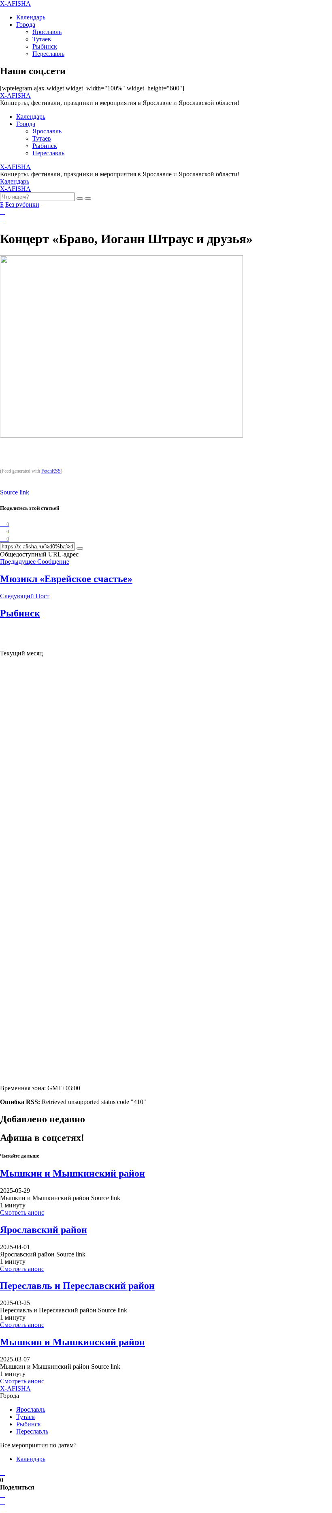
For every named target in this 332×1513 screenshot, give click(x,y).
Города (25, 24)
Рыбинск (44, 46)
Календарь (30, 17)
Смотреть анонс (22, 1212)
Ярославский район (43, 1229)
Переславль (48, 53)
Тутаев (41, 39)
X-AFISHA (15, 3)
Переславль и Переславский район (77, 1285)
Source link (14, 492)
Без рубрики (22, 204)
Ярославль (47, 31)
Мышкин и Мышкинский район (72, 1173)
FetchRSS (51, 471)
